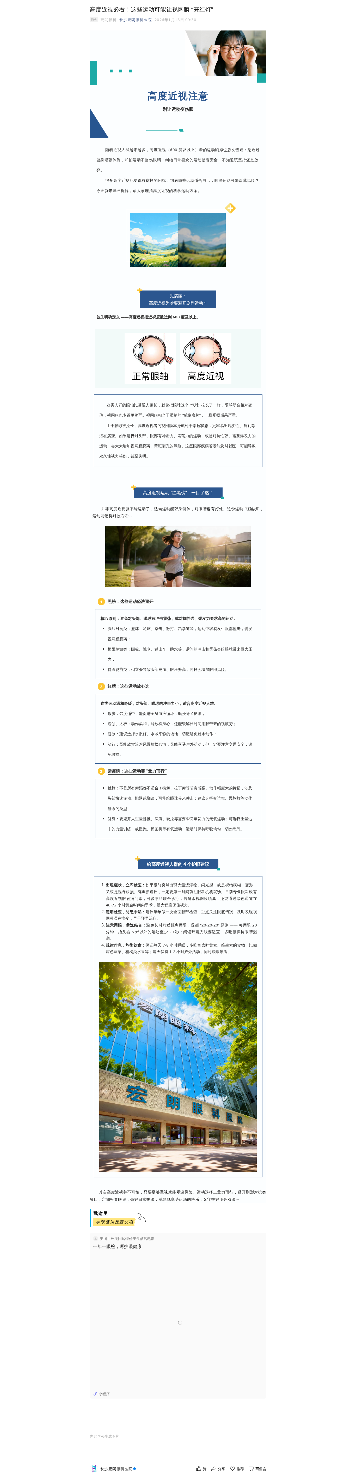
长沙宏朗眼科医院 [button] (135, 19)
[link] (118, 1469)
